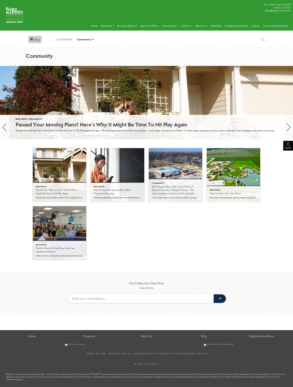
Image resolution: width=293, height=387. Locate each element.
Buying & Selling (127, 27)
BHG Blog (216, 26)
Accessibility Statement (153, 353)
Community (36, 119)
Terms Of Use (95, 353)
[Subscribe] (220, 298)
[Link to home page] (15, 15)
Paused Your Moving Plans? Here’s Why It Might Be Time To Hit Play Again (101, 124)
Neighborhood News (236, 26)
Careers (255, 26)
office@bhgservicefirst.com (278, 10)
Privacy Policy (120, 353)
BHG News (21, 119)
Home (94, 26)
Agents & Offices (149, 26)
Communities (171, 27)
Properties (108, 27)
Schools (187, 27)
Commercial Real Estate (275, 26)
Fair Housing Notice (191, 353)
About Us (202, 27)
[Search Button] (263, 39)
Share (288, 148)
